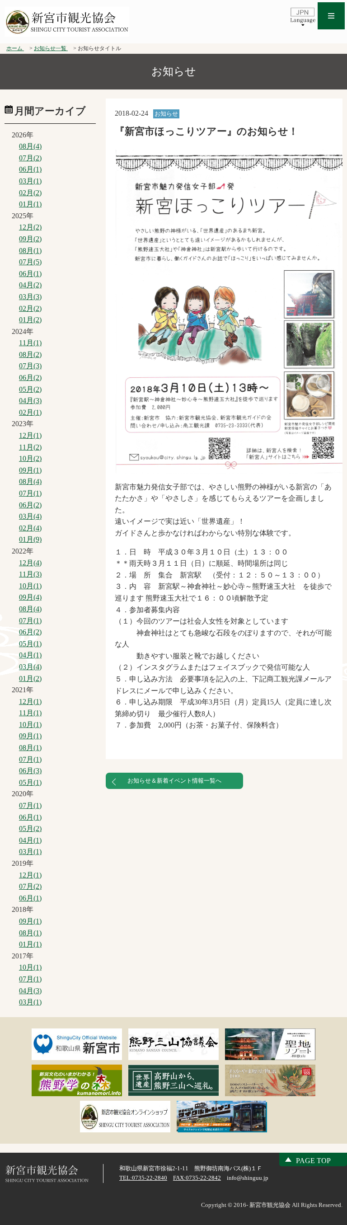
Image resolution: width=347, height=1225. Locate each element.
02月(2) (30, 193)
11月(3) (30, 574)
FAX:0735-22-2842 (197, 1177)
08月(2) (30, 354)
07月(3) (30, 366)
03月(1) (30, 181)
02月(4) (30, 528)
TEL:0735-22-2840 (143, 1177)
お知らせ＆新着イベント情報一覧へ (174, 781)
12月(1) (30, 435)
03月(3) (30, 296)
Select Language (302, 16)
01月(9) (30, 539)
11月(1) (30, 343)
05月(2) (30, 389)
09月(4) (30, 597)
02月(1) (30, 412)
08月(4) (30, 146)
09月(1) (30, 470)
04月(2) (30, 285)
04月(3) (30, 400)
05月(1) (30, 644)
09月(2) (30, 239)
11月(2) (30, 447)
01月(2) (30, 320)
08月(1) (30, 250)
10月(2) (30, 458)
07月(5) (30, 262)
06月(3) (30, 770)
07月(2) (30, 158)
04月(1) (30, 655)
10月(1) (30, 586)
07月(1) (30, 493)
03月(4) (30, 516)
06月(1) (30, 169)
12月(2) (30, 227)
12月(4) (30, 563)
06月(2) (30, 377)
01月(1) (30, 204)
